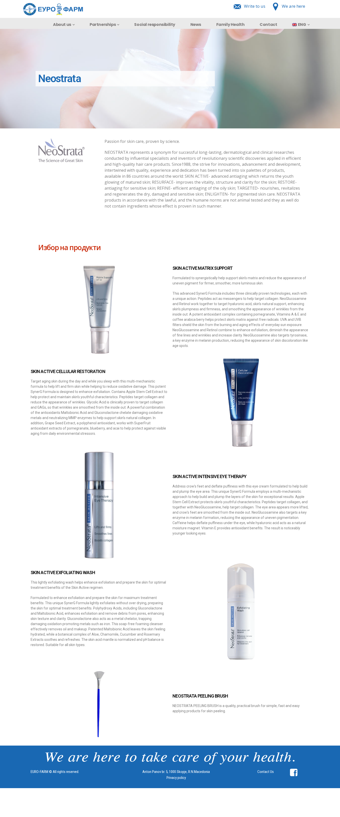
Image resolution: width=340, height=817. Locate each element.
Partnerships (103, 24)
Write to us (254, 6)
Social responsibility (154, 24)
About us (62, 24)
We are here (293, 6)
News (195, 24)
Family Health (230, 24)
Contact (268, 24)
